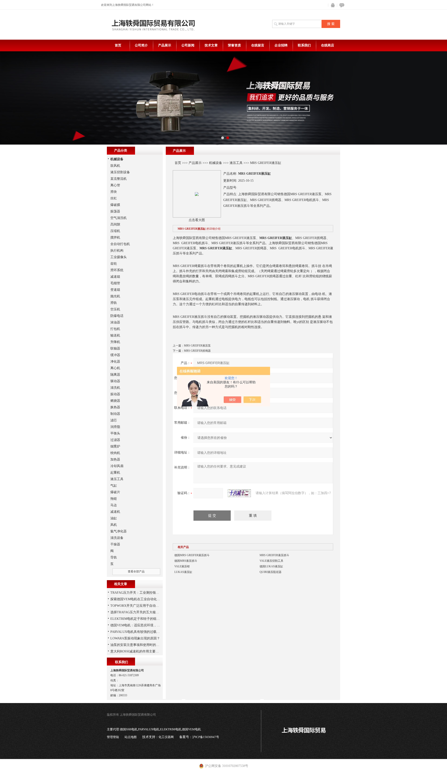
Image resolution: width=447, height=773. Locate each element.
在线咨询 (341, 5)
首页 (118, 45)
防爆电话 (116, 316)
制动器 (115, 414)
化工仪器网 (166, 737)
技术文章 (211, 45)
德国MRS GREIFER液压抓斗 (192, 555)
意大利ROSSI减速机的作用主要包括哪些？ (141, 651)
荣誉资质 (234, 45)
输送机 (115, 335)
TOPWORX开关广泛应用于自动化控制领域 (141, 605)
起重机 (115, 472)
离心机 (115, 368)
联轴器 (115, 348)
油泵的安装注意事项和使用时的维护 (136, 645)
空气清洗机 (118, 218)
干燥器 (115, 544)
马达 (113, 505)
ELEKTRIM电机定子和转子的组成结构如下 (141, 618)
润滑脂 (115, 427)
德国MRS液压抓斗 (185, 560)
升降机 (115, 342)
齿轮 (113, 263)
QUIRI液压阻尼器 (270, 572)
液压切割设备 (120, 172)
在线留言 (257, 45)
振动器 (115, 394)
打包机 (115, 329)
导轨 (113, 557)
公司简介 (141, 45)
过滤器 (115, 440)
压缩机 (115, 231)
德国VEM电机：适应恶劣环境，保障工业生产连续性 (148, 625)
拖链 (113, 498)
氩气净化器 (118, 531)
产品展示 (164, 45)
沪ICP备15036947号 (205, 737)
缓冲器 (115, 355)
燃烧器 (115, 400)
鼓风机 (115, 165)
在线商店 (327, 45)
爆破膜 (115, 205)
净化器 (115, 361)
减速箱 (115, 276)
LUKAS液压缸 (183, 572)
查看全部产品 (136, 571)
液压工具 (236, 163)
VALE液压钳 (182, 566)
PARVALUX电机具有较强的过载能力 (136, 632)
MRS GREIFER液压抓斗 (274, 555)
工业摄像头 (118, 257)
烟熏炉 (115, 446)
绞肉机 (115, 453)
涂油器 (115, 322)
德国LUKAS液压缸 (271, 566)
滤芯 (113, 420)
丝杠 (113, 198)
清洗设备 (116, 538)
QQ (331, 5)
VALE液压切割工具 (271, 560)
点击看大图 (197, 220)
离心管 (115, 185)
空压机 (115, 309)
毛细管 (115, 283)
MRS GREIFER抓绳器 (197, 350)
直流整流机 (118, 178)
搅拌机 (115, 237)
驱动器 (115, 381)
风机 (113, 525)
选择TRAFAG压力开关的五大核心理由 (138, 612)
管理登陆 (113, 737)
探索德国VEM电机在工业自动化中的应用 (140, 599)
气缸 (113, 485)
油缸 (113, 518)
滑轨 (113, 303)
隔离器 (115, 374)
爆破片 (115, 492)
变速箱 (115, 289)
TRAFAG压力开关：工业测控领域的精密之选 (142, 592)
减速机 (115, 511)
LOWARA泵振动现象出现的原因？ (135, 638)
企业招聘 (281, 45)
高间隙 (115, 224)
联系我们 (304, 45)
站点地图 (131, 737)
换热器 (115, 407)
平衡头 (115, 433)
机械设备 (215, 163)
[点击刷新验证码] (239, 493)
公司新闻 (187, 45)
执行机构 (116, 250)
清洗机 (115, 387)
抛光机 (115, 296)
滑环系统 (116, 270)
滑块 (113, 192)
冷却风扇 (116, 466)
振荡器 (115, 211)
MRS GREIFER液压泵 (197, 345)
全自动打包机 (120, 244)
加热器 (115, 459)
